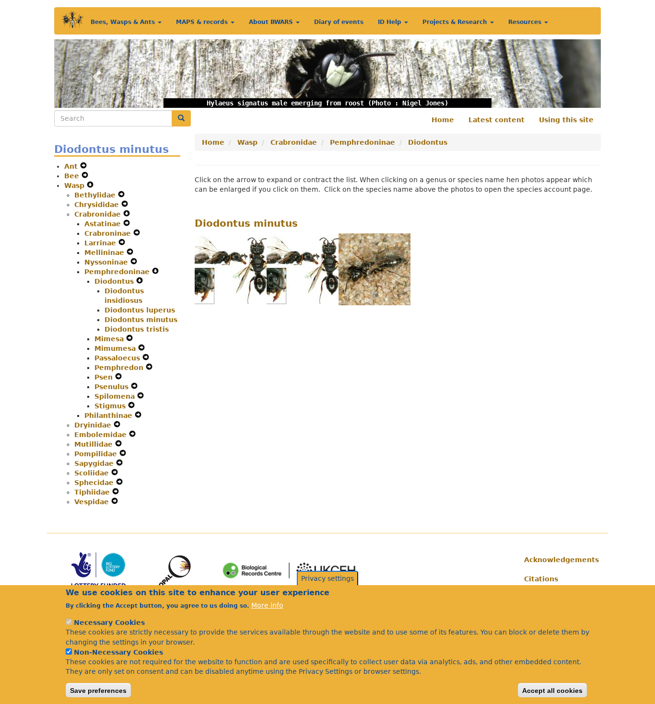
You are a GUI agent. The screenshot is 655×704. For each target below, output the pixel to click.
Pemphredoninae (118, 272)
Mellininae (105, 252)
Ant (72, 166)
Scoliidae (92, 473)
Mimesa (110, 339)
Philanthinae (109, 415)
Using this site (566, 120)
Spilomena (115, 396)
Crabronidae (98, 214)
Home (443, 120)
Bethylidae (96, 195)
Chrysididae (97, 204)
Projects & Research (455, 22)
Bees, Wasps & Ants (124, 22)
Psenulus (112, 387)
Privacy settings (327, 578)
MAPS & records (203, 22)
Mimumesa (116, 348)
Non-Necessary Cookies (118, 652)
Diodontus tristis (137, 329)
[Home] (72, 20)
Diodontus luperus (140, 310)
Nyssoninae (107, 262)
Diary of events (338, 22)
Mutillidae (94, 444)
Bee (73, 176)
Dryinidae (94, 425)
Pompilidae (96, 454)
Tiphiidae (93, 492)
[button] (95, 73)
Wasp (75, 185)
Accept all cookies (552, 690)
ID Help (390, 22)
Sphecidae (95, 482)
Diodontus (115, 281)
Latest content (496, 120)
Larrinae (101, 243)
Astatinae (103, 224)
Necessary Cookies (109, 622)
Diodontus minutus (141, 319)
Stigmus (111, 406)
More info (267, 605)
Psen (104, 377)
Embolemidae (101, 435)
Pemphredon (120, 367)
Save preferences (98, 690)
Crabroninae (108, 233)
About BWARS (272, 22)
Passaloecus (118, 358)
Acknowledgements (559, 560)
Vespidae (92, 502)
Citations (541, 579)
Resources (525, 22)
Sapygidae (95, 463)
